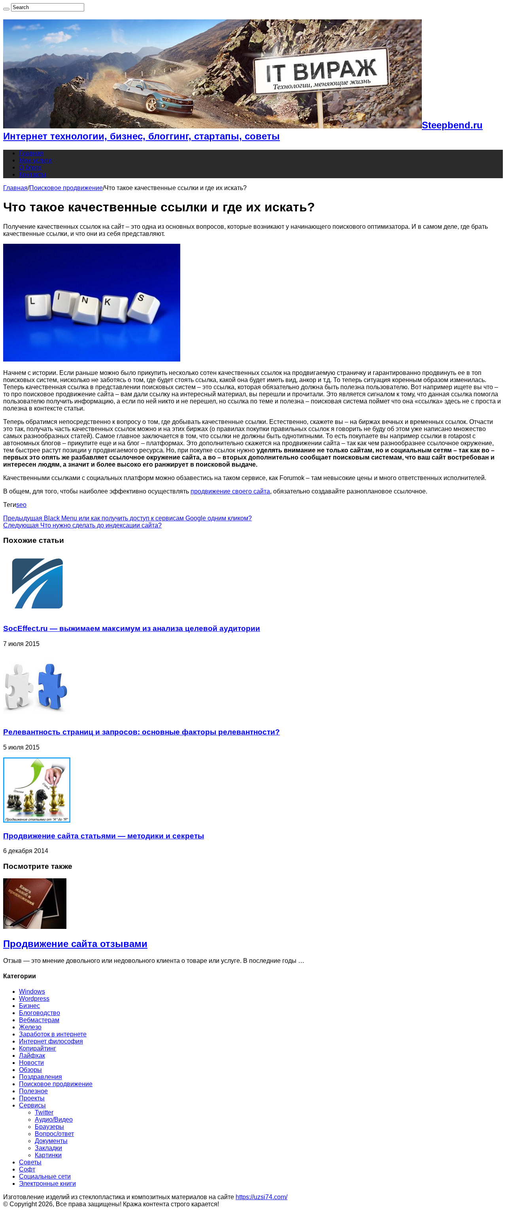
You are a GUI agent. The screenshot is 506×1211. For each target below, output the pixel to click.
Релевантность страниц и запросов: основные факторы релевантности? (141, 732)
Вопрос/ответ (54, 1133)
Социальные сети (45, 1176)
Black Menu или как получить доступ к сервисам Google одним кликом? (127, 518)
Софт (27, 1169)
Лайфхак (32, 1055)
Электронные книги (47, 1183)
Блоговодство (39, 1012)
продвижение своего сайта (230, 491)
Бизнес (29, 1005)
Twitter (44, 1112)
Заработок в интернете (53, 1034)
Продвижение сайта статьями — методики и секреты (103, 836)
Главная (31, 153)
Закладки (48, 1148)
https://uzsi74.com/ (261, 1197)
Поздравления (40, 1077)
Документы (51, 1141)
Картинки (48, 1155)
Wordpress (34, 998)
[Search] (6, 9)
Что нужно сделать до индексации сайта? (82, 525)
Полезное (33, 1091)
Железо (30, 1027)
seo (21, 504)
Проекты (32, 1098)
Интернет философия (51, 1041)
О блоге (30, 167)
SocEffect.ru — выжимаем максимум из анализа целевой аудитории (131, 628)
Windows (32, 991)
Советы (30, 1162)
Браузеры (49, 1126)
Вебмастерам (39, 1020)
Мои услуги (35, 160)
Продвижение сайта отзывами (75, 943)
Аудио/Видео (54, 1119)
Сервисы (32, 1105)
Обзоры (30, 1069)
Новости (31, 1062)
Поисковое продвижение (66, 188)
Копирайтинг (37, 1048)
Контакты (32, 174)
